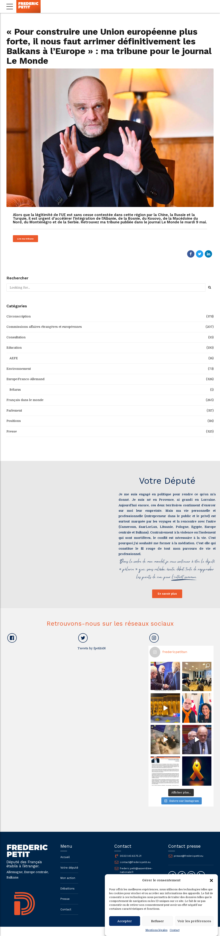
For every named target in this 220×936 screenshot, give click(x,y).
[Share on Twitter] (199, 254)
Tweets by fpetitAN (92, 648)
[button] (211, 880)
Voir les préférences (194, 921)
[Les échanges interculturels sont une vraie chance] (196, 676)
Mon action (67, 878)
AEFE (13, 358)
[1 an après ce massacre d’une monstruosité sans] (196, 771)
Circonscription (18, 316)
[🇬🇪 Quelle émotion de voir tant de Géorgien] (165, 708)
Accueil (65, 857)
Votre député (69, 867)
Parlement (14, 410)
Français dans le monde (24, 400)
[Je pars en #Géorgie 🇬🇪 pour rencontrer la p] (165, 739)
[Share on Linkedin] (208, 254)
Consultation (16, 337)
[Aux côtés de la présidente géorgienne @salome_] (196, 708)
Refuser (157, 921)
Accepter (124, 921)
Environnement (18, 368)
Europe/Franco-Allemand (25, 379)
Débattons (67, 888)
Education (14, 347)
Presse (11, 431)
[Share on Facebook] (190, 254)
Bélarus (15, 389)
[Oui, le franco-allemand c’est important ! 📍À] (165, 676)
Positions (13, 421)
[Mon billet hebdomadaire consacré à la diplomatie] (165, 771)
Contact (175, 930)
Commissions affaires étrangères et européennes (44, 326)
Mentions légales (156, 930)
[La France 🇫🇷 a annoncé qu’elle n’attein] (196, 739)
